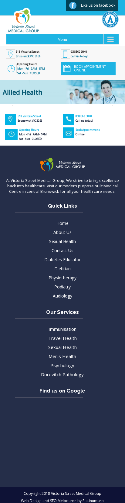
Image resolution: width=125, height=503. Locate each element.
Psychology (62, 365)
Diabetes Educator (62, 259)
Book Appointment (88, 132)
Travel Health (62, 338)
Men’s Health (62, 356)
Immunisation (62, 329)
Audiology (62, 296)
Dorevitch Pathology (62, 374)
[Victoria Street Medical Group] (20, 25)
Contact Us (62, 250)
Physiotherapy (62, 278)
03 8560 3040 (79, 52)
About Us (62, 232)
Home (62, 223)
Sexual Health (62, 241)
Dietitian (62, 268)
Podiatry (62, 287)
